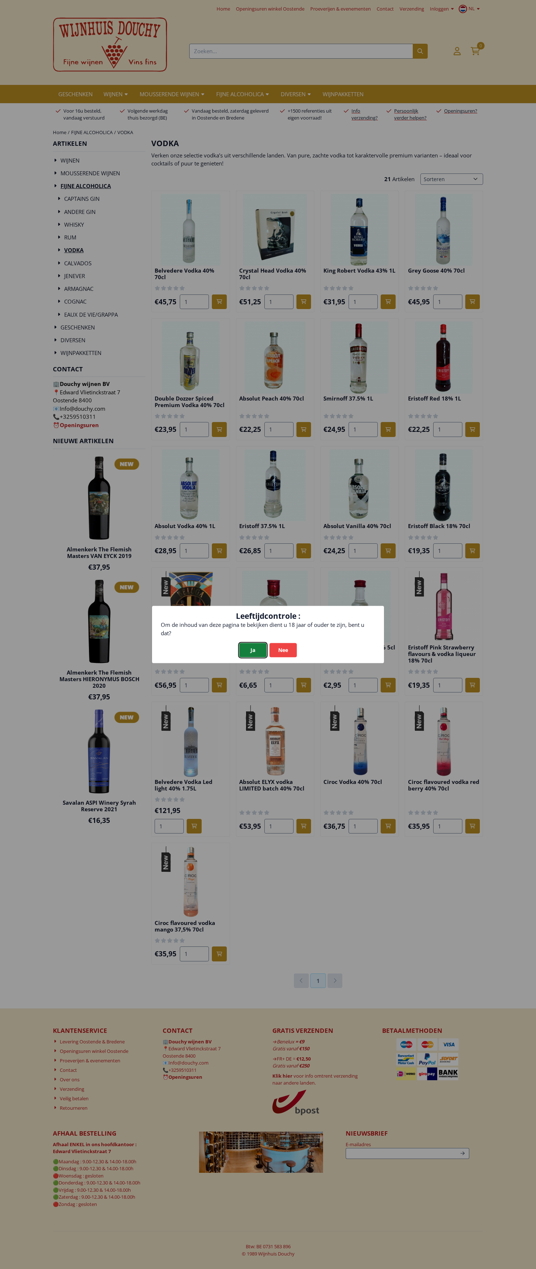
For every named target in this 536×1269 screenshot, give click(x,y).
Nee (283, 650)
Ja (252, 650)
